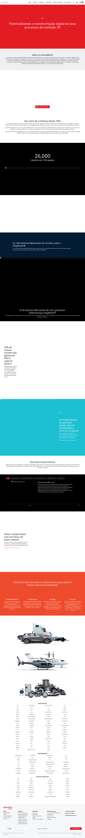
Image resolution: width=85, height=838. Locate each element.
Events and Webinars (7, 816)
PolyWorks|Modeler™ (22, 822)
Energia (33, 817)
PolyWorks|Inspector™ (22, 813)
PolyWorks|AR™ (21, 817)
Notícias (5, 814)
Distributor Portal (70, 811)
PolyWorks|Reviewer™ (22, 816)
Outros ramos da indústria (37, 819)
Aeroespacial (35, 814)
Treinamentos (50, 814)
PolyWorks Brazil (6, 813)
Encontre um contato (71, 815)
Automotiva (34, 813)
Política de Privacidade (65, 833)
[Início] (4, 2)
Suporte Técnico (50, 816)
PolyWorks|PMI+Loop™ (23, 823)
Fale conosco (67, 2)
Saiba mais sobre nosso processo (12, 547)
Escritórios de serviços (51, 817)
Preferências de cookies (76, 833)
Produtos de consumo (37, 816)
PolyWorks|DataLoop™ (23, 820)
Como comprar (75, 828)
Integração (49, 819)
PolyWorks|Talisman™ (22, 819)
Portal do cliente (69, 813)
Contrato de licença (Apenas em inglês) (45, 833)
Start (30, 505)
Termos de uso (57, 833)
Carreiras (5, 819)
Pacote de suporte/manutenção (53, 813)
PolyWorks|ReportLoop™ (23, 814)
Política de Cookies (77, 834)
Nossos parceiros (7, 817)
